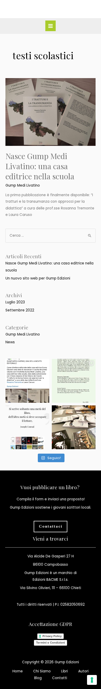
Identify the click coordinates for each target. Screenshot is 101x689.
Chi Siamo (42, 671)
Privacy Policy (52, 636)
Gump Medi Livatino (22, 185)
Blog (38, 678)
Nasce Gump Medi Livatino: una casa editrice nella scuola (39, 166)
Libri (64, 671)
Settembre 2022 (19, 310)
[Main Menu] (50, 26)
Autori (83, 671)
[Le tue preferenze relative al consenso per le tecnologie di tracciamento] (92, 680)
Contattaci (50, 526)
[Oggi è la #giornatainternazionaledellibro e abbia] (27, 427)
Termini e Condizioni (50, 642)
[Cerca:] (50, 235)
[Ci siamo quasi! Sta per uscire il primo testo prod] (74, 381)
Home (17, 671)
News (10, 342)
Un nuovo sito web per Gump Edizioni (37, 278)
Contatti (59, 678)
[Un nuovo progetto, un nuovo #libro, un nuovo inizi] (27, 381)
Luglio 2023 (15, 302)
